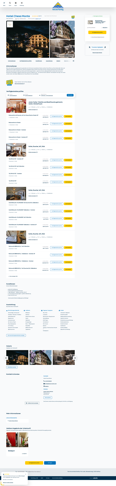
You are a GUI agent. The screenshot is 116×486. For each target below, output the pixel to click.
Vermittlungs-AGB (34, 478)
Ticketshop (22, 5)
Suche (10, 5)
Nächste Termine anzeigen (8, 482)
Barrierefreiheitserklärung (57, 478)
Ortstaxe (47, 478)
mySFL (15, 5)
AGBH (42, 478)
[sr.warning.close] (26, 474)
